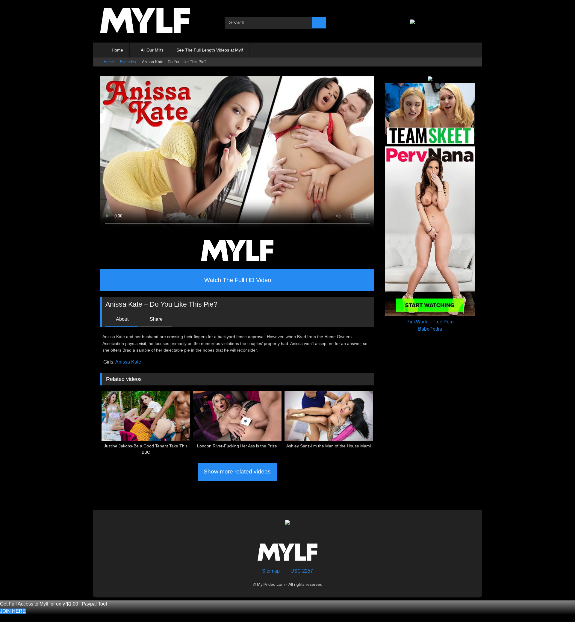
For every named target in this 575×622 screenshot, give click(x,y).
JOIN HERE (13, 611)
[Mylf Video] (145, 21)
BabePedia (430, 329)
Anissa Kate (128, 361)
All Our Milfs (152, 50)
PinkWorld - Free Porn (430, 321)
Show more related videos (237, 471)
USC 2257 (301, 570)
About (122, 319)
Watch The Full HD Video (237, 280)
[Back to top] (559, 608)
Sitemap (271, 570)
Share (156, 319)
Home (117, 50)
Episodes (128, 62)
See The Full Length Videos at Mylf (209, 50)
